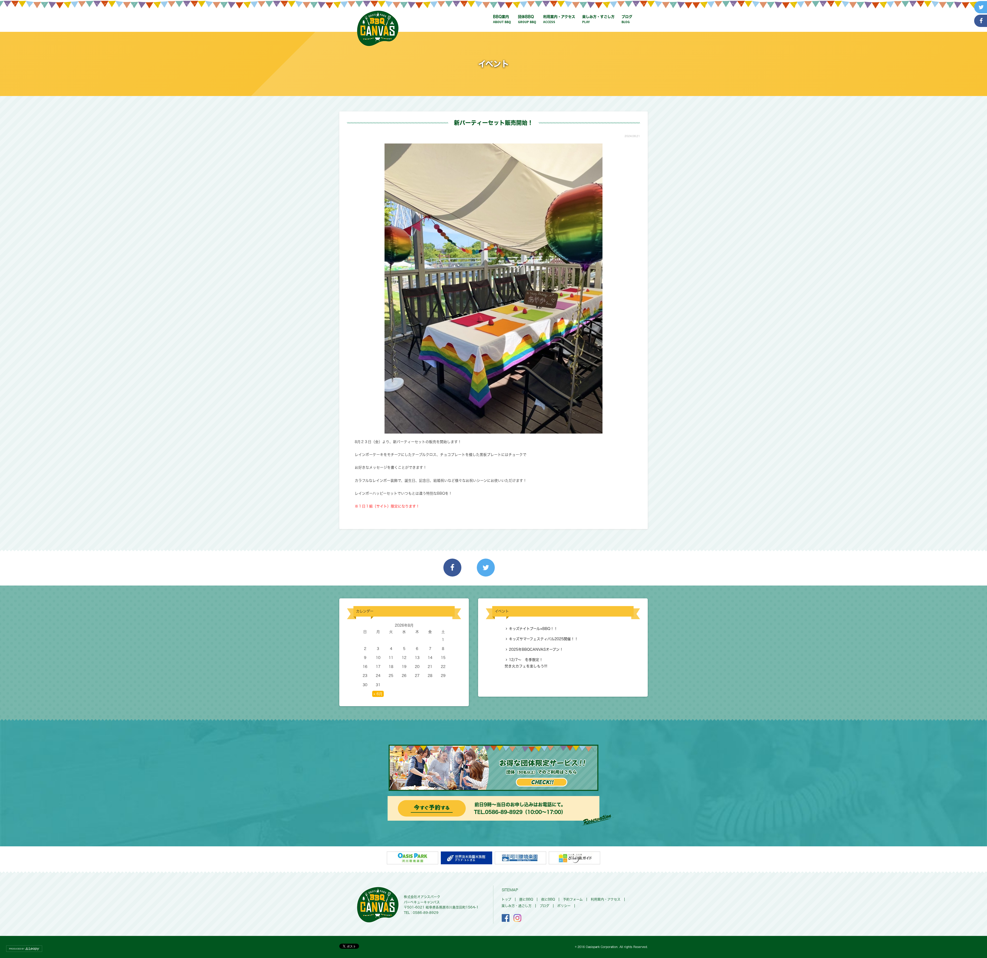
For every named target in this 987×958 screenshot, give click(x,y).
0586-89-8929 (504, 812)
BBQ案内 (502, 19)
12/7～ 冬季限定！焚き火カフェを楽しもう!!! (526, 663)
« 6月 (377, 694)
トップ (506, 899)
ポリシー (564, 905)
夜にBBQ (548, 899)
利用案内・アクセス (559, 19)
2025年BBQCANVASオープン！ (536, 649)
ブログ (627, 19)
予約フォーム (573, 899)
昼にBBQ (526, 899)
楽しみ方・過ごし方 (516, 905)
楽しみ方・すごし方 (598, 19)
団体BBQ (527, 19)
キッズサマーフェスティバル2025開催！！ (543, 639)
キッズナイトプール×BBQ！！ (533, 628)
